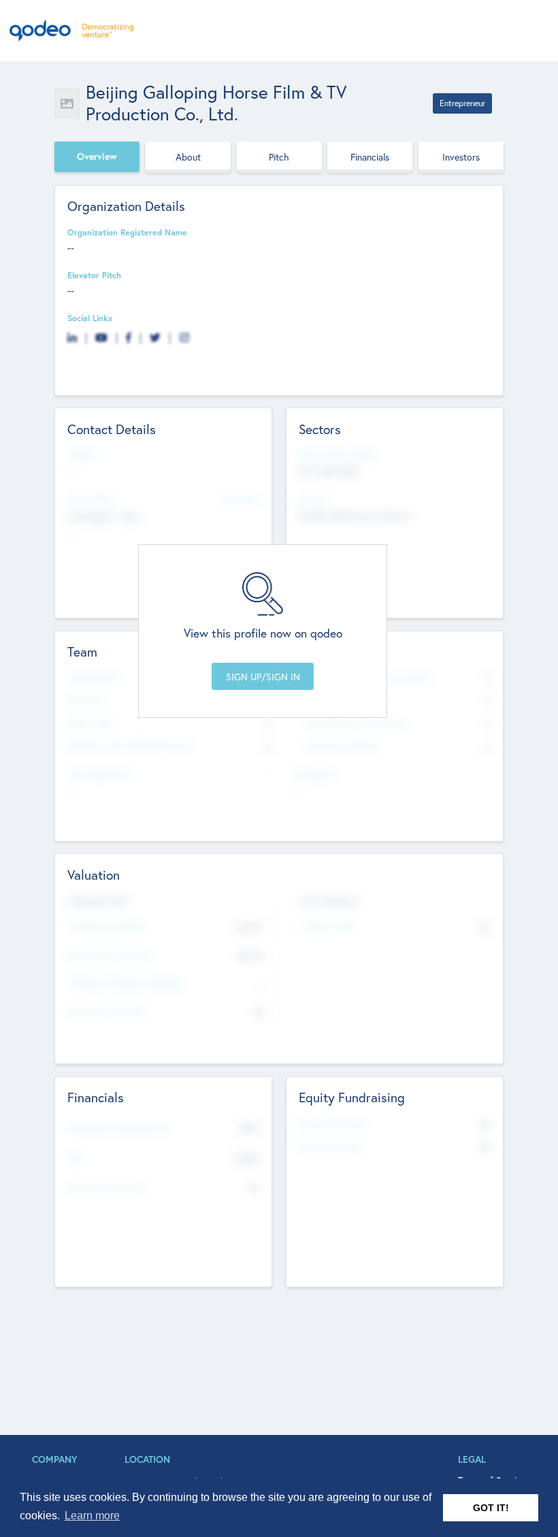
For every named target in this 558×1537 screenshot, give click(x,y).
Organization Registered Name (127, 232)
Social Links (89, 317)
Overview (97, 156)
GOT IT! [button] (491, 1507)
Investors (461, 156)
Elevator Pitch (94, 274)
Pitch (279, 156)
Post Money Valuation (109, 954)
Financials (369, 156)
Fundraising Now (331, 1146)
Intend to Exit (328, 926)
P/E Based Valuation (106, 1011)
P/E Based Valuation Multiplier (125, 983)
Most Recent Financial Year (119, 1128)
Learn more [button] (92, 1515)
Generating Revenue (106, 1186)
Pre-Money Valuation (107, 926)
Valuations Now (98, 901)
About (188, 156)
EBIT (75, 1158)
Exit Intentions (330, 901)
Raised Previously (332, 1124)
